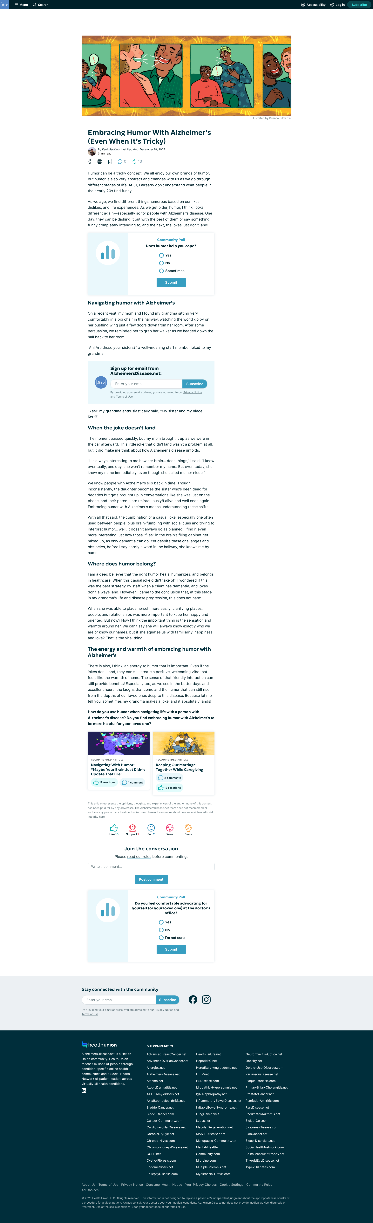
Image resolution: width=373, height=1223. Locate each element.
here (102, 816)
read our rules (139, 856)
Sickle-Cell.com (257, 1121)
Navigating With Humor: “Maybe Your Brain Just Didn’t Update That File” (118, 769)
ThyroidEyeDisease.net (262, 1160)
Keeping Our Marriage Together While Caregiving (179, 767)
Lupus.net (203, 1121)
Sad (149, 830)
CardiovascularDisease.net (166, 1127)
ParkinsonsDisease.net (262, 1074)
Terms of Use (124, 396)
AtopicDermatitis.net (162, 1087)
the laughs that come (134, 689)
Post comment (151, 879)
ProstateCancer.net (260, 1094)
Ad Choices (90, 1190)
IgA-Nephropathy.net (211, 1094)
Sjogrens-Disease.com (262, 1127)
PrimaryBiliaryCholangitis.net (267, 1087)
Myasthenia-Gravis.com (213, 1174)
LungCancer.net (207, 1114)
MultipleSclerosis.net (211, 1167)
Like (112, 830)
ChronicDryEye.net (160, 1134)
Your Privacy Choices (201, 1184)
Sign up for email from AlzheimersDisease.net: (136, 371)
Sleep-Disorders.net (260, 1141)
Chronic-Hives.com (161, 1141)
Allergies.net (156, 1067)
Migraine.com (206, 1160)
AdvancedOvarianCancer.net (167, 1061)
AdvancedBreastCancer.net (166, 1054)
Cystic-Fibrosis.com (161, 1160)
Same (186, 830)
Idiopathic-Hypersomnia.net (216, 1087)
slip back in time (161, 483)
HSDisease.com (207, 1081)
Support (132, 830)
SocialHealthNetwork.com (265, 1147)
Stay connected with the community (120, 989)
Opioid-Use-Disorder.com (264, 1067)
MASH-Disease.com (210, 1134)
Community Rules (259, 1184)
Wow (167, 830)
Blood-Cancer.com (160, 1114)
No (167, 263)
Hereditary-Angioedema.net (216, 1067)
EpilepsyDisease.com (162, 1174)
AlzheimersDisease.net (163, 1074)
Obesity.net (254, 1061)
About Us (88, 1184)
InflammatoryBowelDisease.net (218, 1101)
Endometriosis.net (160, 1167)
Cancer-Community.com (164, 1121)
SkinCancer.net (257, 1134)
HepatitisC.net (206, 1061)
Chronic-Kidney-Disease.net (167, 1147)
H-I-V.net (202, 1074)
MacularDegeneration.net (214, 1127)
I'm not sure (175, 938)
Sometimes (175, 271)
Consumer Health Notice (164, 1184)
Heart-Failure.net (208, 1054)
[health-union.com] (99, 1045)
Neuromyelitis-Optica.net (264, 1054)
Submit (171, 282)
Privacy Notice (192, 392)
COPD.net (154, 1154)
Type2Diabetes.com (260, 1167)
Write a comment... (106, 866)
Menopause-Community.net (216, 1141)
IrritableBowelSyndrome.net (216, 1107)
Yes (168, 255)
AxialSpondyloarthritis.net (166, 1101)
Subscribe (359, 5)
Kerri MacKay (110, 149)
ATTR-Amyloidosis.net (163, 1094)
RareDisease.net (257, 1107)
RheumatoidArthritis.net (263, 1114)
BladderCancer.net (160, 1107)
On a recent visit (102, 313)
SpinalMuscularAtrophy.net (265, 1154)
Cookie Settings (231, 1184)
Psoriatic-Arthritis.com (262, 1101)
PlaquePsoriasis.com (261, 1081)
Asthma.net (155, 1081)
